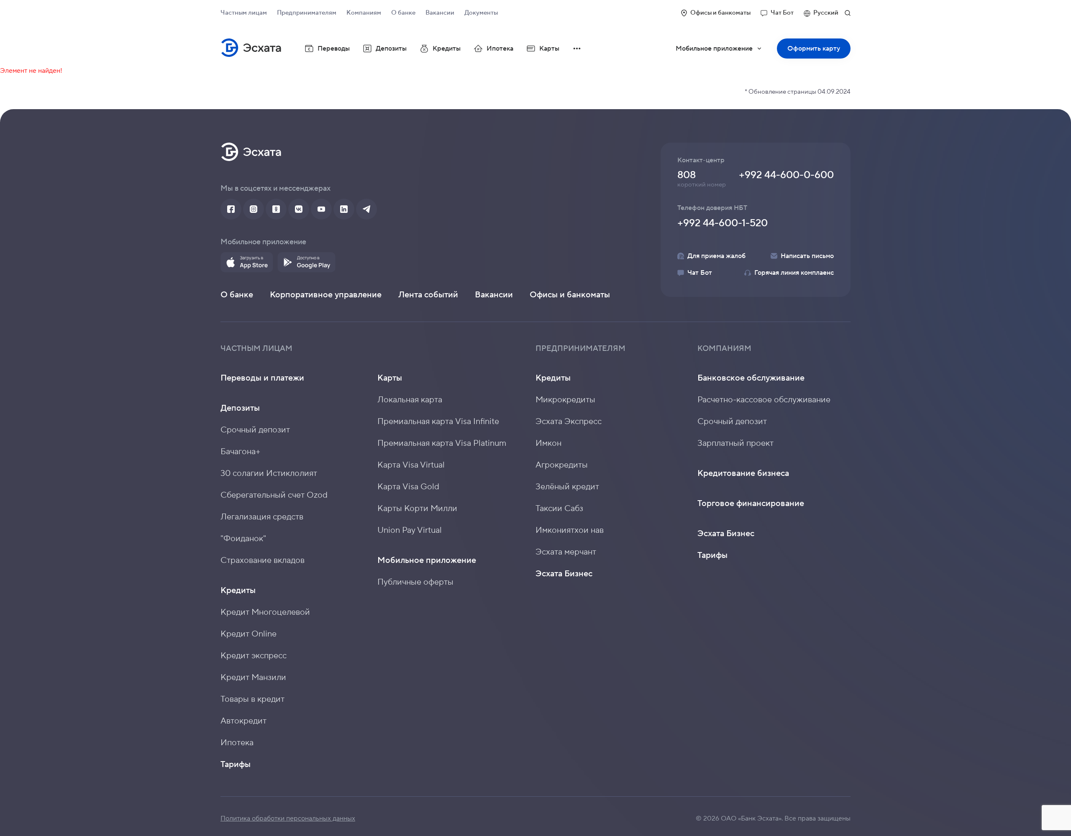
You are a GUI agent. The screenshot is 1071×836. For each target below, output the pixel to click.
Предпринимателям (306, 13)
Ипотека (500, 48)
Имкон (548, 443)
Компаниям (363, 13)
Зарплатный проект (735, 443)
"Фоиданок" (243, 538)
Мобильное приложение (724, 51)
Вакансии (439, 13)
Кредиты (238, 590)
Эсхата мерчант (566, 552)
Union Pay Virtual (409, 530)
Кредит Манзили (253, 677)
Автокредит (243, 721)
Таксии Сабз (559, 508)
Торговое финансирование (750, 503)
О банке (403, 13)
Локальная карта (409, 399)
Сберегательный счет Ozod (274, 495)
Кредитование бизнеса (743, 473)
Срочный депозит (255, 429)
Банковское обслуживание (751, 378)
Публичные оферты (415, 582)
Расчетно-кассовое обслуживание (763, 399)
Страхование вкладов (262, 560)
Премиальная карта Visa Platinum (441, 443)
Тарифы (235, 764)
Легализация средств (261, 516)
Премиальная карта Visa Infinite (438, 421)
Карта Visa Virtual (411, 465)
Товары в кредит (252, 699)
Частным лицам (243, 13)
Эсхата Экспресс (569, 421)
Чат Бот (782, 13)
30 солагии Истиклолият (268, 473)
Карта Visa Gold (408, 486)
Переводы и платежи (262, 378)
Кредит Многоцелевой (265, 612)
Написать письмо (807, 256)
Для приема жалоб (716, 256)
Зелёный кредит (567, 486)
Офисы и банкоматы (720, 13)
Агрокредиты (562, 465)
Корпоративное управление (326, 294)
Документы (481, 13)
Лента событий (428, 294)
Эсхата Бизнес (564, 573)
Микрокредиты (565, 399)
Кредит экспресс (253, 655)
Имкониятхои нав (570, 530)
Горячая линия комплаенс (794, 272)
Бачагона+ (240, 451)
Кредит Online (248, 634)
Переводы (334, 48)
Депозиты (240, 408)
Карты (389, 378)
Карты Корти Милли (417, 508)
